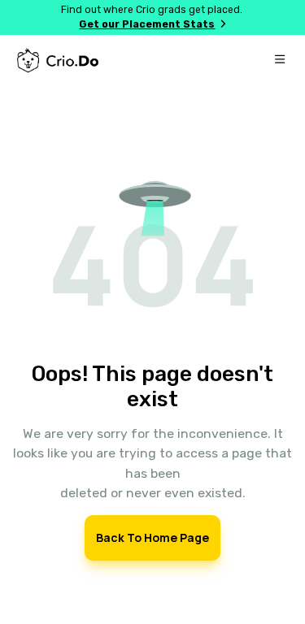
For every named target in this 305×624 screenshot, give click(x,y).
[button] (153, 248)
